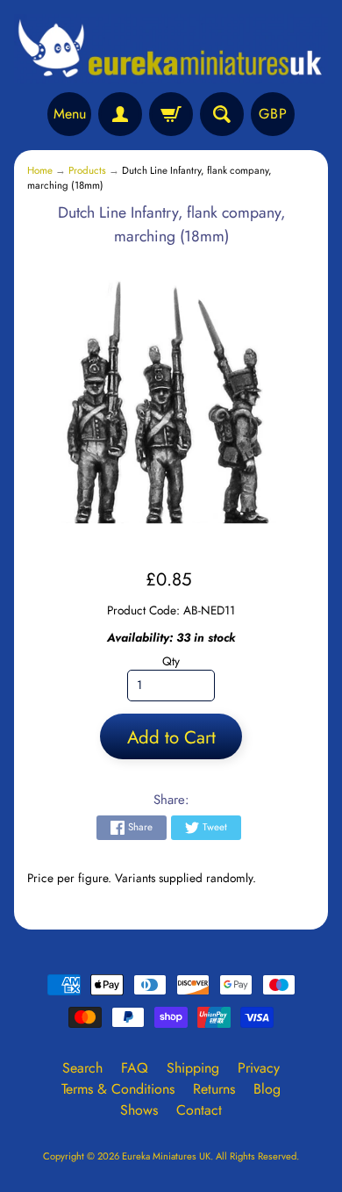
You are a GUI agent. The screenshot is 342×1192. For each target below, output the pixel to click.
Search (82, 1068)
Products (87, 170)
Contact (199, 1110)
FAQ (134, 1068)
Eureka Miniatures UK (166, 1156)
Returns (214, 1089)
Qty (171, 661)
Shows (139, 1110)
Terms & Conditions (118, 1089)
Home (40, 170)
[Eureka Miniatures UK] (171, 48)
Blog (267, 1089)
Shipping (193, 1068)
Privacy (259, 1068)
